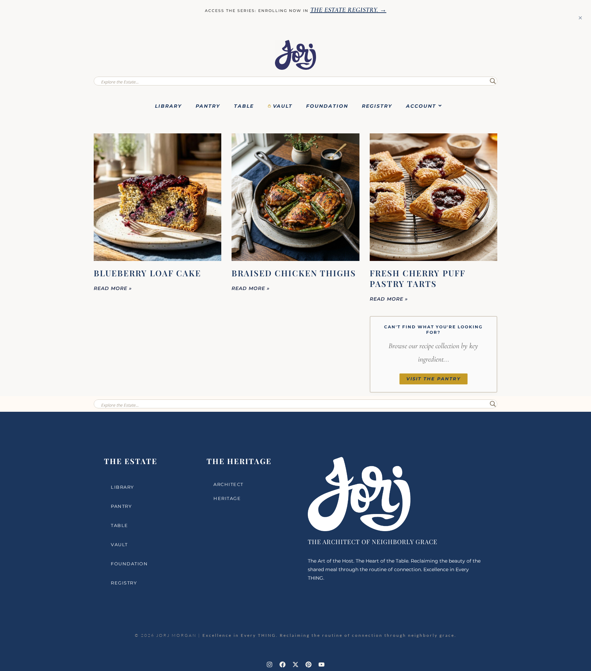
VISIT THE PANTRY (433, 378)
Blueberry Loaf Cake (147, 272)
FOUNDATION (327, 106)
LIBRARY (168, 106)
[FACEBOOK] (282, 664)
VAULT (282, 106)
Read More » (113, 288)
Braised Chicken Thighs (294, 272)
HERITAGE (227, 498)
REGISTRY (377, 106)
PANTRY (208, 106)
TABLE (244, 106)
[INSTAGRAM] (269, 664)
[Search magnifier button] (493, 81)
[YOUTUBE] (321, 664)
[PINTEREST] (308, 664)
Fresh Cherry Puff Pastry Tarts (417, 278)
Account (421, 106)
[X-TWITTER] (295, 664)
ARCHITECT (228, 484)
